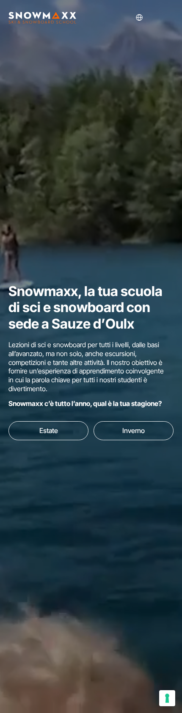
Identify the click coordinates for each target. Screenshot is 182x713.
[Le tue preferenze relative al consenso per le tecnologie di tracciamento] (167, 698)
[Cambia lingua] (153, 17)
